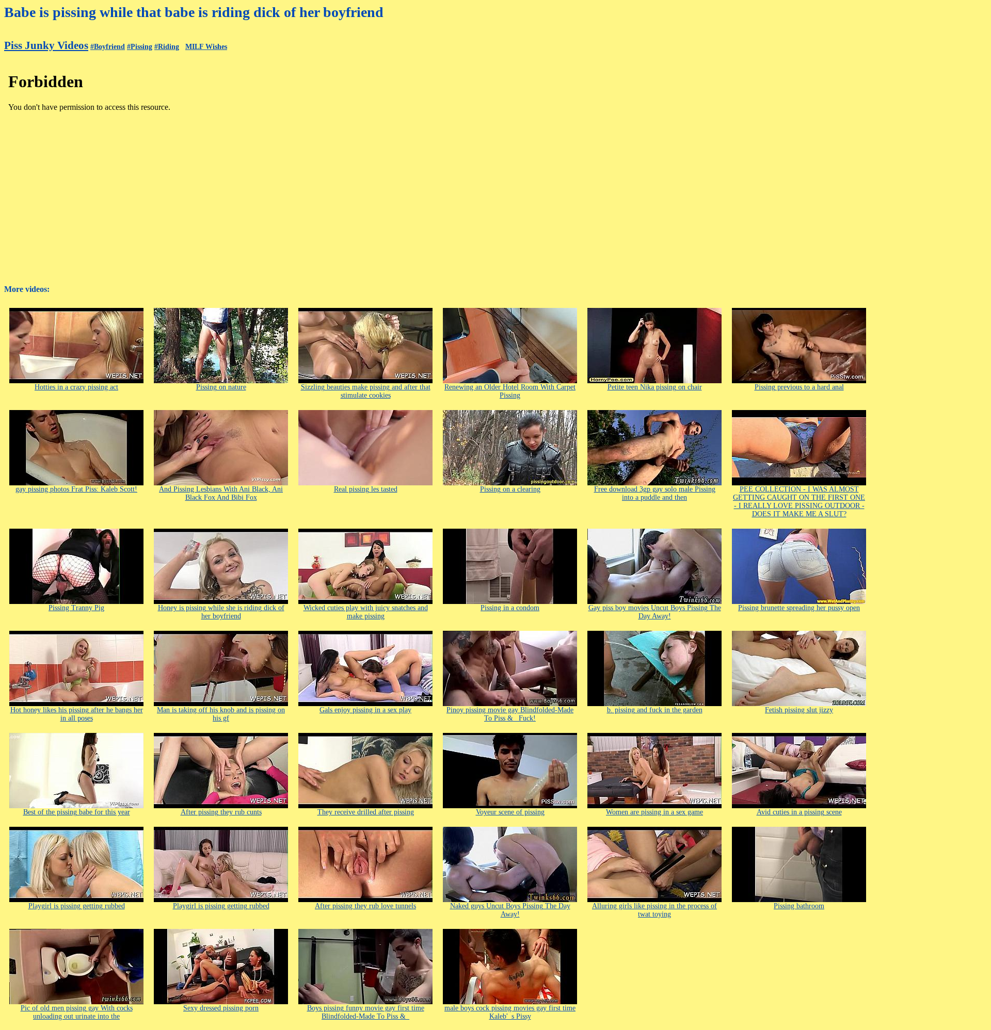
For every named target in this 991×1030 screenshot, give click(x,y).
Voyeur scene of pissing (510, 812)
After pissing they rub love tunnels (365, 906)
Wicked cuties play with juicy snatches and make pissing (365, 612)
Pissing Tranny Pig (76, 608)
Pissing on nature (221, 387)
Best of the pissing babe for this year (76, 812)
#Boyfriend (107, 47)
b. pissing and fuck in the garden (654, 710)
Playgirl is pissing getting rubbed (76, 906)
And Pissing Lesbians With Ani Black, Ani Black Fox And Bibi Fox (221, 493)
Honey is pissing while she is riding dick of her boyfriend (221, 612)
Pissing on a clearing (510, 489)
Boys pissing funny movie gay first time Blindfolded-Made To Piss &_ (365, 1012)
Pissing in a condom (510, 608)
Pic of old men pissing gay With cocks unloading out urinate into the (77, 1012)
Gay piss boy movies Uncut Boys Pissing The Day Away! (654, 612)
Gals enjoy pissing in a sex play (365, 710)
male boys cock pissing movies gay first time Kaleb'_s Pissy (510, 1012)
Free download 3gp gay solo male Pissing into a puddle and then (654, 493)
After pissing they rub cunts (221, 812)
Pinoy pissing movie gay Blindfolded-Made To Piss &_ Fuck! (509, 714)
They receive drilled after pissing (365, 812)
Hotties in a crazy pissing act (76, 387)
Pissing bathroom (799, 906)
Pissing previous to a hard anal (799, 387)
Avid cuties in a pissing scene (799, 812)
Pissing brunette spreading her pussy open (799, 608)
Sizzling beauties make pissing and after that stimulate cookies (365, 391)
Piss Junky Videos (46, 45)
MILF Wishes (206, 47)
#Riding (166, 47)
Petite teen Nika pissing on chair (655, 387)
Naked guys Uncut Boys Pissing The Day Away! (510, 910)
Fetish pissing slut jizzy (799, 710)
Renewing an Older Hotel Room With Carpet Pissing (510, 391)
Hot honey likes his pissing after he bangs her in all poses (76, 714)
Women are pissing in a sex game (654, 812)
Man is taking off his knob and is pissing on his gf (221, 714)
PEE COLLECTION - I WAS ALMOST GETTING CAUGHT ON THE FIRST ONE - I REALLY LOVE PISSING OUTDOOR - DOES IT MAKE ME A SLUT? (799, 501)
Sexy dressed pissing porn (221, 1008)
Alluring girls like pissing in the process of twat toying (654, 910)
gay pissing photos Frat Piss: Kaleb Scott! (76, 489)
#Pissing (139, 47)
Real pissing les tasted (365, 489)
